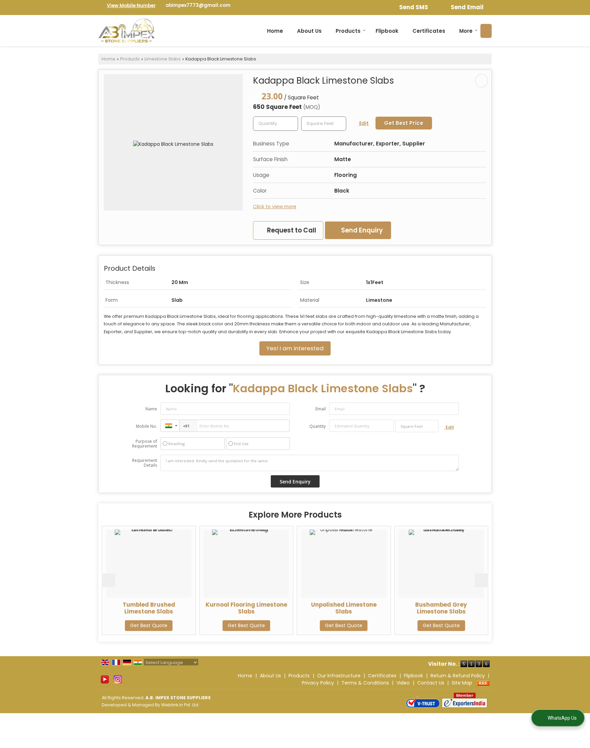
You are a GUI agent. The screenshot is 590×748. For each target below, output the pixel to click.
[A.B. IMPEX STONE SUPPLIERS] (126, 30)
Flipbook (387, 30)
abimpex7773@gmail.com (198, 5)
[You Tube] (105, 679)
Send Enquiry (361, 230)
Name (151, 409)
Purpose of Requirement (144, 444)
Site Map (462, 682)
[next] (481, 580)
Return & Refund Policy (458, 675)
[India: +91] (170, 426)
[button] (131, 5)
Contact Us (430, 682)
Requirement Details (144, 463)
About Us (309, 30)
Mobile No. (146, 426)
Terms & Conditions (365, 682)
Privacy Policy (318, 682)
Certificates (428, 30)
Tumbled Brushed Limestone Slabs (110, 608)
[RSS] (483, 682)
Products (348, 30)
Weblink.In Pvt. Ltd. (180, 705)
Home (275, 30)
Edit (363, 123)
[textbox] (323, 123)
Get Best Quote (110, 625)
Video (403, 682)
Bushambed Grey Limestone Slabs (403, 608)
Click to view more (274, 206)
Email (320, 409)
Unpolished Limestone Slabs (305, 608)
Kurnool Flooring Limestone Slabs (208, 608)
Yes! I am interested (295, 348)
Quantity (317, 426)
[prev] (108, 580)
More (466, 30)
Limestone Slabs (162, 59)
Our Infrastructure (339, 675)
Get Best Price (403, 123)
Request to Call (291, 230)
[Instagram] (118, 679)
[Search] (486, 31)
